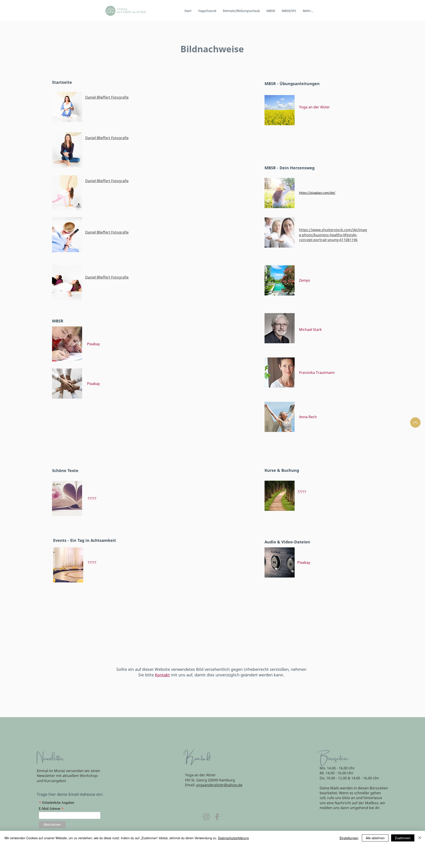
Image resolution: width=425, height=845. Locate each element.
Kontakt (162, 674)
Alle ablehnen (375, 838)
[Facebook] (217, 816)
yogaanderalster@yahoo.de (219, 785)
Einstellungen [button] (349, 838)
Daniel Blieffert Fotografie (107, 97)
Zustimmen (403, 838)
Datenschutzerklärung (233, 838)
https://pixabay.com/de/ (317, 193)
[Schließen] (419, 837)
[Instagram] (206, 816)
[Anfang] (415, 422)
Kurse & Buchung (282, 470)
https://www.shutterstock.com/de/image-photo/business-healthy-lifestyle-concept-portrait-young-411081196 (333, 234)
